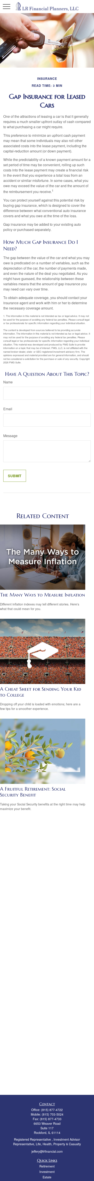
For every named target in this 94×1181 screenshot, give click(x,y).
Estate (47, 1177)
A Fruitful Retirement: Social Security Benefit (33, 792)
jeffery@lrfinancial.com (47, 1151)
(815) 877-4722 (52, 1110)
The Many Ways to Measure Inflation (42, 595)
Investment (47, 1171)
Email (7, 408)
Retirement (47, 1166)
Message (10, 435)
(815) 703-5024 (52, 1114)
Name (8, 382)
